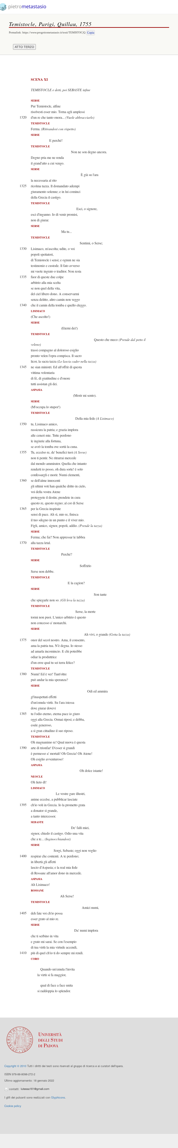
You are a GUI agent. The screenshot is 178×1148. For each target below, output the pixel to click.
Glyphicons (58, 1097)
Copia (90, 32)
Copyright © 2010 (15, 1066)
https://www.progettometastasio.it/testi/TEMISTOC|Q (53, 32)
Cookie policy (12, 1106)
